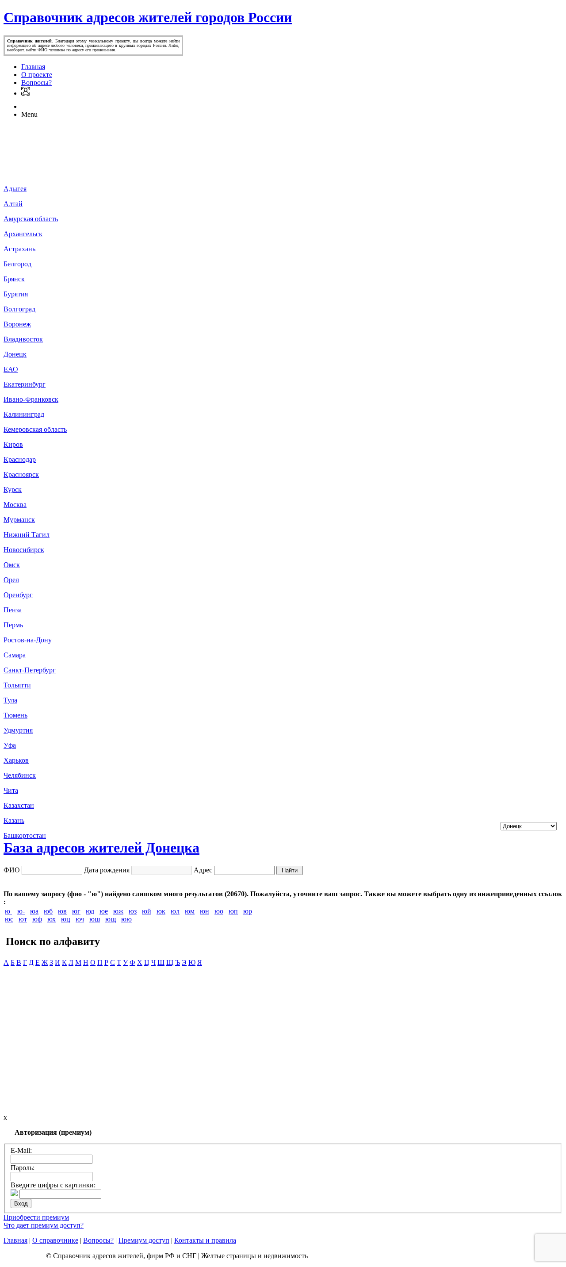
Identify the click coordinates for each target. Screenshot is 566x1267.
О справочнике (55, 1240)
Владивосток (23, 339)
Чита (11, 790)
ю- (21, 911)
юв (62, 911)
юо (218, 911)
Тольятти (17, 685)
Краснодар (20, 459)
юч (80, 919)
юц (65, 919)
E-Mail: (21, 1150)
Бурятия (16, 294)
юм (190, 911)
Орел (11, 580)
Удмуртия (18, 730)
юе (103, 911)
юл (175, 911)
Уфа (10, 745)
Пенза (13, 610)
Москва (15, 504)
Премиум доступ (144, 1240)
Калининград (24, 414)
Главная (33, 66)
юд (90, 911)
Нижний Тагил (27, 534)
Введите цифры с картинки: (53, 1185)
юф (37, 919)
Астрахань (19, 249)
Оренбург (18, 595)
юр (247, 911)
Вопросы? (36, 82)
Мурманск (19, 519)
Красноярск (21, 474)
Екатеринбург (25, 384)
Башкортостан (25, 835)
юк (161, 911)
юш (94, 919)
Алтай (13, 203)
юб (48, 911)
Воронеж (17, 324)
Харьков (16, 760)
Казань (14, 820)
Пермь (13, 625)
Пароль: (22, 1167)
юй (146, 911)
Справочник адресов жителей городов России (148, 17)
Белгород (17, 264)
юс (9, 919)
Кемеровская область (35, 429)
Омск (12, 564)
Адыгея (15, 188)
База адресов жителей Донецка (101, 848)
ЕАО (11, 369)
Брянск (14, 279)
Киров (13, 444)
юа (34, 911)
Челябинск (20, 775)
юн (204, 911)
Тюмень (15, 715)
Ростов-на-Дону (28, 640)
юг (76, 911)
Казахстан (19, 805)
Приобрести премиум (36, 1217)
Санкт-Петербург (30, 670)
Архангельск (23, 234)
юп (233, 911)
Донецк (15, 354)
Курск (13, 489)
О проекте (36, 74)
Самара (15, 655)
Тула (10, 700)
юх (51, 919)
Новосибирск (24, 549)
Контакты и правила (205, 1240)
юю (126, 919)
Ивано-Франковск (31, 399)
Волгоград (19, 309)
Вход (21, 1203)
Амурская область (31, 219)
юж (118, 911)
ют (23, 919)
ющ (110, 919)
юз (133, 911)
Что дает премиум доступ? (44, 1225)
